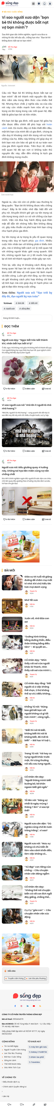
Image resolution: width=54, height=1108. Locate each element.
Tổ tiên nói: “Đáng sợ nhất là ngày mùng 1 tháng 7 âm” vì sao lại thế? (36, 805)
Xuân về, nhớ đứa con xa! (36, 620)
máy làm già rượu (39, 1047)
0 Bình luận (30, 389)
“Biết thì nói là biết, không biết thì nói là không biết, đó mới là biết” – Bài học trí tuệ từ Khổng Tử (37, 735)
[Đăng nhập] (49, 3)
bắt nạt (34, 303)
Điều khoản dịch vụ (11, 1082)
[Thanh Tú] (26, 592)
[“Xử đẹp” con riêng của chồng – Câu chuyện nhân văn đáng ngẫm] (12, 872)
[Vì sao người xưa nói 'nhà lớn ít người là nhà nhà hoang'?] (27, 432)
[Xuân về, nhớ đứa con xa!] (12, 624)
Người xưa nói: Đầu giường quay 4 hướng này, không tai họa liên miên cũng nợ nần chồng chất (25, 471)
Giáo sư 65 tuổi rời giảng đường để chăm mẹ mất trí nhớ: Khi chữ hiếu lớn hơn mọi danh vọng (38, 582)
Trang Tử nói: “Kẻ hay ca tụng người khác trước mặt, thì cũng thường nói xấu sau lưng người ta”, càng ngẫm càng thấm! (38, 759)
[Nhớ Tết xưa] (12, 606)
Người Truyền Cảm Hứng (15, 1049)
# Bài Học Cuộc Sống (12, 12)
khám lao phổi (37, 1057)
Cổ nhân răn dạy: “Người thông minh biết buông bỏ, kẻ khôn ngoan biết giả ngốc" (37, 782)
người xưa (10, 308)
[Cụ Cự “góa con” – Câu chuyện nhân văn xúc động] (12, 916)
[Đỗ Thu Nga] (4, 334)
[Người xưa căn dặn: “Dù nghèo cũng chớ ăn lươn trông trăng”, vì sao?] (12, 829)
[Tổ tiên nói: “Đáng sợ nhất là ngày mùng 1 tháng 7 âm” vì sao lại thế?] (12, 806)
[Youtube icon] (33, 1006)
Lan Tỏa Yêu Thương (13, 1053)
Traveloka (35, 1062)
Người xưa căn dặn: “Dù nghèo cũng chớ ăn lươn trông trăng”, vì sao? (38, 827)
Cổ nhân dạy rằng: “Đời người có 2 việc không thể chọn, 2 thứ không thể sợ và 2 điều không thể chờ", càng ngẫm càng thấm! (37, 688)
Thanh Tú (33, 591)
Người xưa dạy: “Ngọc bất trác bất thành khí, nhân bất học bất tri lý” (25, 341)
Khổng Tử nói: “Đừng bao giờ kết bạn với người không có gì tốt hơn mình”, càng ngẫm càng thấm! (37, 712)
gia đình (39, 240)
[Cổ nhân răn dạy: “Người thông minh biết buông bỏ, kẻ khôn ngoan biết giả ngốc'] (12, 782)
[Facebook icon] (15, 1006)
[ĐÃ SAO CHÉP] (33, 1105)
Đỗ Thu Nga (12, 47)
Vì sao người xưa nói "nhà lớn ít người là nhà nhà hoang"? (26, 406)
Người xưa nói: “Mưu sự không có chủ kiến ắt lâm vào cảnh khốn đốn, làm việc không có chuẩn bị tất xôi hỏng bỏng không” (38, 849)
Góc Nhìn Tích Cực (12, 1067)
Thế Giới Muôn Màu (12, 1064)
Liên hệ (6, 1096)
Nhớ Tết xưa (31, 600)
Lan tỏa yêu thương (37, 978)
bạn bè (20, 303)
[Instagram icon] (21, 1006)
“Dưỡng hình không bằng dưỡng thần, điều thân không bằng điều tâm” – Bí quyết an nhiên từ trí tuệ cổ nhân (37, 642)
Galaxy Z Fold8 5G (39, 1052)
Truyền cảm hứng (15, 978)
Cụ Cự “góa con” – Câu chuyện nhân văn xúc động (37, 914)
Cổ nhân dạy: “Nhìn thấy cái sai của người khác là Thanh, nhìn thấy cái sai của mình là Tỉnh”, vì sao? (38, 665)
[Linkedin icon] (27, 1006)
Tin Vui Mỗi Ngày (11, 1046)
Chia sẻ (48, 389)
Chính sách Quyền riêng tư (14, 1086)
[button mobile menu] (33, 3)
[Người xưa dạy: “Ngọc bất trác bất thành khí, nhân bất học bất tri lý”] (27, 370)
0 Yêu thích (10, 389)
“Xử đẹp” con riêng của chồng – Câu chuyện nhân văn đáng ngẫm (37, 870)
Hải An (32, 604)
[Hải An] (26, 605)
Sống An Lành (10, 1060)
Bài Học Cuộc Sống (12, 1057)
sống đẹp (25, 308)
